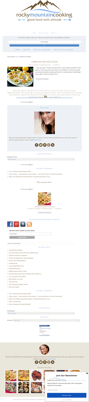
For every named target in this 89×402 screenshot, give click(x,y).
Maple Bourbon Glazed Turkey (18, 271)
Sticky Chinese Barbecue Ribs (22, 171)
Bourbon (17, 92)
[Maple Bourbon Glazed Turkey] (36, 387)
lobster (54, 92)
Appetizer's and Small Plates (29, 90)
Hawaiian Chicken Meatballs (22, 304)
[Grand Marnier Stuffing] (44, 198)
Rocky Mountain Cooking (44, 15)
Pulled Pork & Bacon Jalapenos (18, 255)
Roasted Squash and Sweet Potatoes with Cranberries (25, 274)
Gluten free (67, 90)
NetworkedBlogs (43, 325)
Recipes (74, 90)
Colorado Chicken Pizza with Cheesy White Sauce (23, 253)
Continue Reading (42, 79)
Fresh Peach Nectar (56, 174)
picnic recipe (56, 94)
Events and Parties (44, 90)
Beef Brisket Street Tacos (42, 177)
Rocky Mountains (43, 97)
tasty (50, 97)
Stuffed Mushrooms (15, 268)
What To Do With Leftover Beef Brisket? (21, 177)
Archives (9, 320)
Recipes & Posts (12, 157)
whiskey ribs (56, 97)
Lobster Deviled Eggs (44, 62)
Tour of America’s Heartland (17, 276)
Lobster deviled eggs (63, 92)
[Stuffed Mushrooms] (23, 387)
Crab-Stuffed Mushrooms (16, 266)
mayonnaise (17, 94)
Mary (10, 304)
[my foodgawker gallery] (44, 182)
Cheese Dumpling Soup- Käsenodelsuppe (21, 258)
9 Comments (58, 208)
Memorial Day (25, 94)
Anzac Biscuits (13, 282)
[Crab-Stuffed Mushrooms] (10, 387)
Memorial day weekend (37, 94)
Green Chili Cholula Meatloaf (17, 260)
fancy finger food (46, 92)
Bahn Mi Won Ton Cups (16, 279)
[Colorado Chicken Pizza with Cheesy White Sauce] (23, 375)
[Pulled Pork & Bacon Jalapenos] (36, 375)
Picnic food (48, 94)
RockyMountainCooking (45, 328)
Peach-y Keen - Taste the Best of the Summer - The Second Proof (28, 174)
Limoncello (17, 301)
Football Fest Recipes (57, 90)
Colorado (42, 332)
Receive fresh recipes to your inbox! (22, 230)
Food (41, 331)
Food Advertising (24, 102)
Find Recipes (11, 311)
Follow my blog (45, 334)
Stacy (10, 301)
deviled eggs (29, 92)
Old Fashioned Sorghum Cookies (18, 284)
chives (23, 92)
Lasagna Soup (13, 263)
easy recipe (37, 92)
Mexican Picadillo (14, 287)
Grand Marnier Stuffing (44, 207)
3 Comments (56, 65)
